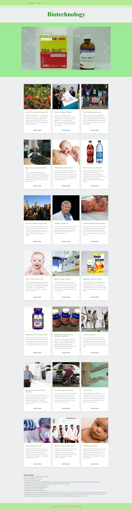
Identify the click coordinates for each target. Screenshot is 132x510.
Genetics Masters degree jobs (36, 223)
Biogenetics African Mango (92, 279)
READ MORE (46, 44)
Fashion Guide (65, 483)
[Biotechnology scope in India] (66, 442)
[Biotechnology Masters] (66, 275)
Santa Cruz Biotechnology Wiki (37, 112)
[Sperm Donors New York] (37, 275)
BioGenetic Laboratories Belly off (36, 168)
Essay (38, 480)
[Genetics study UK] (94, 331)
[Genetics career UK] (66, 220)
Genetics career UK (61, 223)
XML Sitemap (78, 506)
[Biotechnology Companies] (94, 164)
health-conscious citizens (64, 492)
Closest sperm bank (90, 446)
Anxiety (27, 478)
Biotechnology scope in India (64, 446)
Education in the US (30, 482)
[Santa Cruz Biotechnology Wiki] (37, 108)
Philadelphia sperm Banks (63, 168)
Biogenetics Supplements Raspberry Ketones (63, 335)
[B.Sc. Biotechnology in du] (94, 108)
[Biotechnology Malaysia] (66, 108)
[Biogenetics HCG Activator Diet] (37, 331)
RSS (73, 506)
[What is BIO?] (94, 387)
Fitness (42, 485)
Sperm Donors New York (34, 279)
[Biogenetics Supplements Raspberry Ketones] (66, 331)
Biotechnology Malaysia (62, 112)
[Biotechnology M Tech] (37, 442)
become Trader (34, 476)
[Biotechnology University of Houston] (37, 387)
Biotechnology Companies (92, 168)
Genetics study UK (89, 335)
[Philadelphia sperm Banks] (66, 164)
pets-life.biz (40, 489)
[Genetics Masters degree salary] (94, 220)
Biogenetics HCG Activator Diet (37, 335)
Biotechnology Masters (62, 279)
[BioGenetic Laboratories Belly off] (37, 164)
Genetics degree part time (63, 390)
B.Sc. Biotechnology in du (92, 112)
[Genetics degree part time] (66, 387)
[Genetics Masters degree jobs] (37, 220)
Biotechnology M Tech (34, 446)
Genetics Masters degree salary (94, 223)
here (45, 487)
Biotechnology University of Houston (35, 391)
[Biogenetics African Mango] (94, 275)
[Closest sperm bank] (94, 442)
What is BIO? (87, 390)
